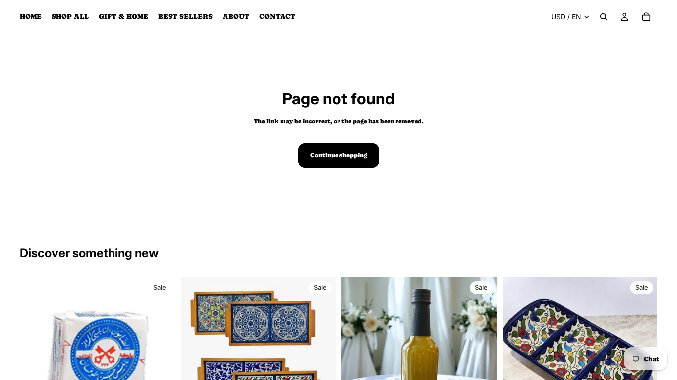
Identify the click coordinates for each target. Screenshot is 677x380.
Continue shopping (338, 155)
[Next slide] (160, 355)
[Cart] (646, 17)
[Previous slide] (35, 355)
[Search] (604, 17)
